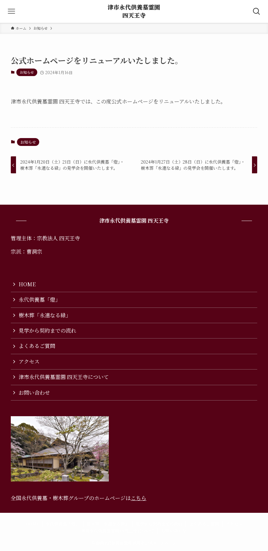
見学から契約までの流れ (47, 330)
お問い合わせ (34, 392)
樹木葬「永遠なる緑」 (45, 315)
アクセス (29, 361)
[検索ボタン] (256, 11)
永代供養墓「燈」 (39, 299)
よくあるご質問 (37, 346)
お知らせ (27, 72)
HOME (27, 284)
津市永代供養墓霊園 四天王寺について (64, 377)
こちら (138, 498)
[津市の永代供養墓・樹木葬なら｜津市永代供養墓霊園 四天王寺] (134, 11)
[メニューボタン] (11, 11)
